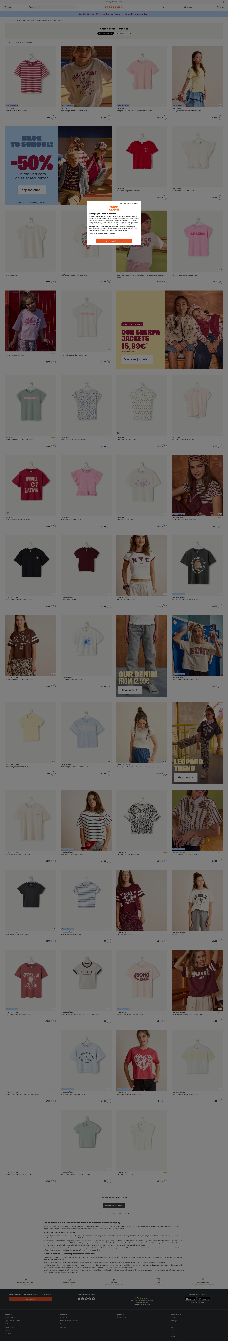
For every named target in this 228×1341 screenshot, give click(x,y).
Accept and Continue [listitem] (114, 241)
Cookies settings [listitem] (114, 237)
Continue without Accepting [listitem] (129, 203)
